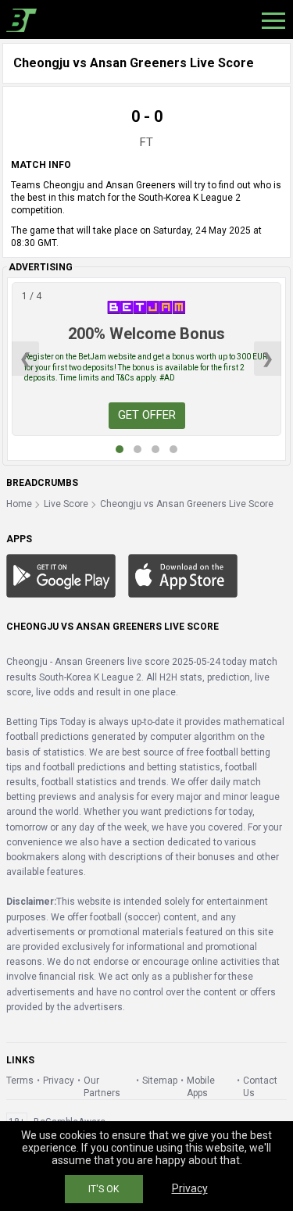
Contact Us (260, 1086)
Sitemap (159, 1080)
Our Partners (102, 1086)
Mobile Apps (201, 1086)
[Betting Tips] (61, 575)
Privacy (58, 1080)
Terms (20, 1080)
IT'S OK (103, 1189)
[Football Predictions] (18, 19)
